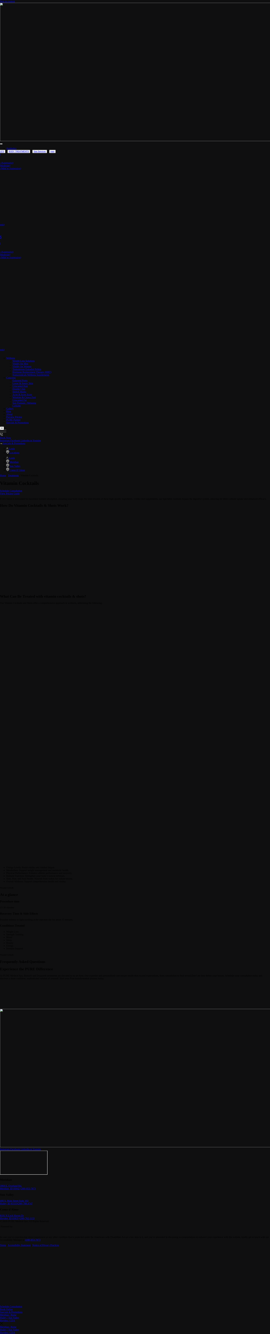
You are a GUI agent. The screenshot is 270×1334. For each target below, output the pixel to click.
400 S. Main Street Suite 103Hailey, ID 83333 (14, 1202)
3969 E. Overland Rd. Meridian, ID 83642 (11, 1187)
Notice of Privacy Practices (45, 1245)
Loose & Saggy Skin (22, 383)
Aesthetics (11, 148)
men (52, 151)
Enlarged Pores (20, 380)
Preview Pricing (14, 417)
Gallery (10, 408)
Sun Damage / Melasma (24, 403)
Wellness (10, 358)
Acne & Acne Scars (22, 394)
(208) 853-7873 (28, 1188)
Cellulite (16, 405)
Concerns (11, 377)
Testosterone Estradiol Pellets (26, 369)
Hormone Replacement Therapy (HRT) (31, 372)
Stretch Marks (19, 391)
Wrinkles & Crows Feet (24, 397)
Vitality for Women (21, 366)
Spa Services (40, 151)
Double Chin (18, 389)
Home (3, 475)
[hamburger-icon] (1, 143)
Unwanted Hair (20, 386)
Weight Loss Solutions (23, 361)
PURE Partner (13, 419)
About (9, 414)
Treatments (13, 475)
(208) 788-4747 (25, 1203)
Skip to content (7, 1)
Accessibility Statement (19, 1245)
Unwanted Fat (19, 400)
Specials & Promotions (17, 422)
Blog (8, 411)
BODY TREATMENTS (19, 151)
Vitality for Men (20, 363)
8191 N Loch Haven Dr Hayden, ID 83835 (12, 1217)
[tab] (19, 151)
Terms (3, 1245)
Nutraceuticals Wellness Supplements (30, 375)
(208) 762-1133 (27, 1218)
